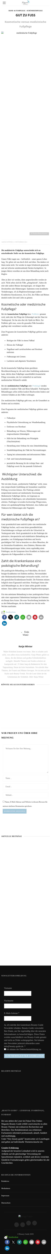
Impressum (5, 1196)
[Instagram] (22, 1224)
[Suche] (47, 3)
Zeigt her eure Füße (23, 1077)
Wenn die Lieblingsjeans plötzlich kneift (25, 915)
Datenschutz (5, 1203)
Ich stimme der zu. (23, 1049)
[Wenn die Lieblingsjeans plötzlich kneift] (35, 692)
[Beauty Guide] (25, 1216)
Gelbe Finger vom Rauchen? (26, 1087)
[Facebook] (16, 1224)
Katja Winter (7, 242)
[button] (4, 617)
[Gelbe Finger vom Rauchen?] (6, 1089)
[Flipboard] (34, 1223)
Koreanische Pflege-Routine (25, 956)
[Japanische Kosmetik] (12, 692)
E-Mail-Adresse (11, 1013)
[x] (28, 1223)
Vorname (8, 988)
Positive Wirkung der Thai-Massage (29, 1098)
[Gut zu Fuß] (25, 133)
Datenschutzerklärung (29, 1049)
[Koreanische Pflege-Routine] (10, 711)
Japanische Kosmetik (10, 697)
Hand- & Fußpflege (17, 10)
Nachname (8, 1000)
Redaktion (5, 1181)
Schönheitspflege (35, 10)
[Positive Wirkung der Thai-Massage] (6, 1099)
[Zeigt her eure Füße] (6, 1077)
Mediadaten (5, 1188)
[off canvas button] (4, 2)
